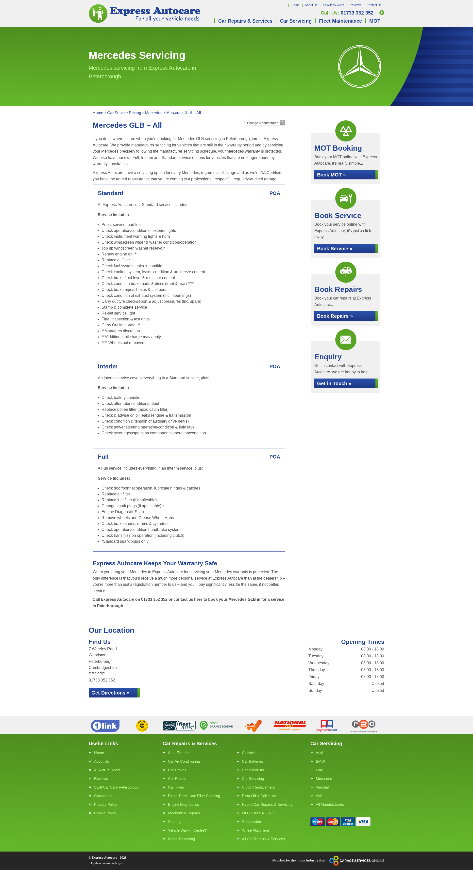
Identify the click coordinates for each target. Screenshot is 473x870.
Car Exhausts (253, 770)
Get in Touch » (334, 383)
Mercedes (324, 778)
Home (295, 5)
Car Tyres (176, 787)
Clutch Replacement (258, 787)
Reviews (355, 5)
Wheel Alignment (255, 830)
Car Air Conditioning (184, 761)
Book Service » (334, 248)
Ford (319, 770)
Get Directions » (110, 693)
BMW (320, 761)
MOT (374, 20)
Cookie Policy (105, 813)
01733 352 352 (347, 12)
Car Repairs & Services (245, 20)
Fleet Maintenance (340, 20)
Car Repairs (177, 778)
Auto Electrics (179, 753)
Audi (319, 753)
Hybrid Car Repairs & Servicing (267, 804)
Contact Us (374, 5)
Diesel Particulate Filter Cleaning (194, 796)
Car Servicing (296, 20)
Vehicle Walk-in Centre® (187, 830)
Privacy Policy (105, 804)
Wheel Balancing (181, 839)
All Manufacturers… (332, 804)
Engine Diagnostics (183, 804)
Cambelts (249, 753)
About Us (311, 5)
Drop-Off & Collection (259, 796)
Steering (174, 821)
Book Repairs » (335, 316)
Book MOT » (331, 174)
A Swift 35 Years (333, 5)
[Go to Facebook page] (381, 12)
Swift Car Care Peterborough (117, 787)
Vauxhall (322, 787)
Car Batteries (252, 761)
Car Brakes (177, 770)
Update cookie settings (106, 863)
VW (319, 796)
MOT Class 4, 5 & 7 (258, 813)
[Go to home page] (145, 13)
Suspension (251, 821)
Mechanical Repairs (184, 813)
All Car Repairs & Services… (265, 839)
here (198, 599)
